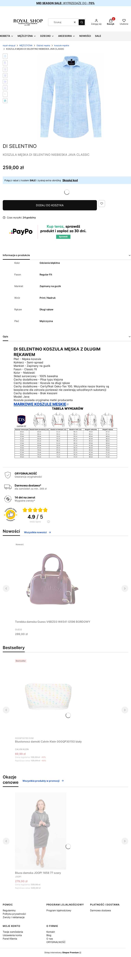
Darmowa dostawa (100, 910)
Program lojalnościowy (58, 910)
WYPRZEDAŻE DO (65, 3)
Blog (48, 935)
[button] (82, 22)
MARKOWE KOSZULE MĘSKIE (40, 404)
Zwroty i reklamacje (14, 917)
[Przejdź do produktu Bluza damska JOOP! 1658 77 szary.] (40, 831)
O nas (49, 938)
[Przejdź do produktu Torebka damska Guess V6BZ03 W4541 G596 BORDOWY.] (53, 579)
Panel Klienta (10, 938)
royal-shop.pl (9, 45)
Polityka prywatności (14, 913)
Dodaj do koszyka (50, 205)
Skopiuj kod (70, 180)
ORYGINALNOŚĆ (56, 942)
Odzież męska (43, 45)
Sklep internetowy (61, 952)
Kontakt (50, 931)
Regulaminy (9, 910)
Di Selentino (20, 146)
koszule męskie (61, 45)
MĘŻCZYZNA (25, 45)
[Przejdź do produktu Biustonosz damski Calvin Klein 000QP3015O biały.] (48, 696)
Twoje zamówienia (13, 931)
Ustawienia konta (12, 935)
